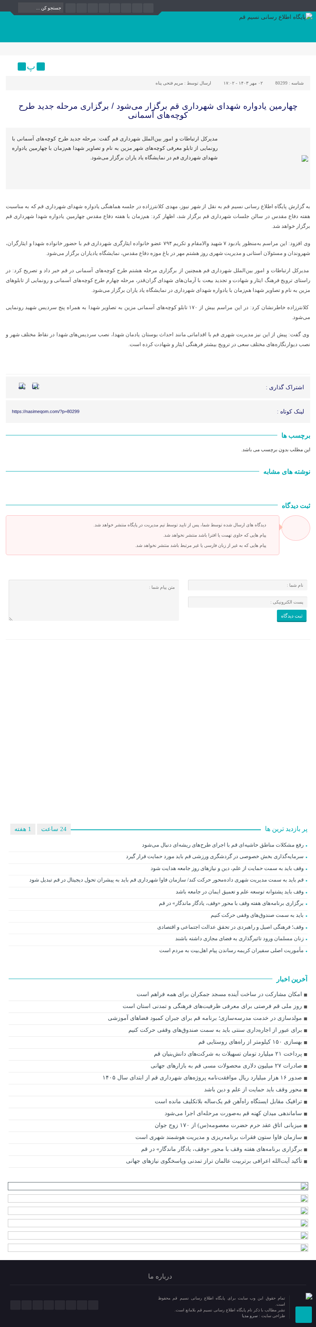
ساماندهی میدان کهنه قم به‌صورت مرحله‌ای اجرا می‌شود (233, 1113)
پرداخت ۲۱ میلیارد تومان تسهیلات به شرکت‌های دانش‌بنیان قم (228, 1054)
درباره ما (160, 1276)
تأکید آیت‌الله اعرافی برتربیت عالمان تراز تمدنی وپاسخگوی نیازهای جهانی (214, 1161)
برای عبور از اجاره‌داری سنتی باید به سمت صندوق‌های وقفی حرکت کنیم (215, 1030)
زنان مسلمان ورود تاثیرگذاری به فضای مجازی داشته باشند (239, 938)
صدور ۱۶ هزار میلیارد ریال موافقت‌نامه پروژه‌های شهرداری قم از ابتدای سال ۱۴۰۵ (202, 1077)
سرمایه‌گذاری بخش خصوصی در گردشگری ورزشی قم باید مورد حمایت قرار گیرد (215, 856)
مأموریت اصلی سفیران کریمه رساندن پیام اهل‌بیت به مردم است (231, 950)
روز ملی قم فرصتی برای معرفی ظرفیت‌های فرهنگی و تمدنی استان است (212, 1006)
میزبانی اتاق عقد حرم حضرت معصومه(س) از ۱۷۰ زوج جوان (228, 1125)
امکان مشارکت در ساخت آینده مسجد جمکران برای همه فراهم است (219, 994)
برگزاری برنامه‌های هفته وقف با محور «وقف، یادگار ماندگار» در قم (231, 903)
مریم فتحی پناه (169, 82)
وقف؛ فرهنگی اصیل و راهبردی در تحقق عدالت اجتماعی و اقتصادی (230, 927)
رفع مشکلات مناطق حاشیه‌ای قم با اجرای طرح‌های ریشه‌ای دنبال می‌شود (223, 845)
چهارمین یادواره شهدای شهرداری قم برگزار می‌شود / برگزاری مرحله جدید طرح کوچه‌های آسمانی (158, 110)
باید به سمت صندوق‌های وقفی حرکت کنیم (257, 915)
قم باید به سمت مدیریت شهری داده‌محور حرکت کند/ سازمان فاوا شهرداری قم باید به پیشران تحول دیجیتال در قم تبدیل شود (166, 880)
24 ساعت (54, 829)
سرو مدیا (250, 1315)
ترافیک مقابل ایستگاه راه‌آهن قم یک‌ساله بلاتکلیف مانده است (228, 1101)
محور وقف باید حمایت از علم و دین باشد (253, 1089)
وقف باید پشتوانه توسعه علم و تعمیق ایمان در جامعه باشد (240, 891)
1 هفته (22, 829)
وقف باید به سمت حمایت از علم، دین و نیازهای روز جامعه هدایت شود (227, 868)
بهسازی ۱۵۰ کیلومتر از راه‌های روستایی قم (250, 1042)
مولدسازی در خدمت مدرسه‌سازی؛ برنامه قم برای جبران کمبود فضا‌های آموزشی (205, 1018)
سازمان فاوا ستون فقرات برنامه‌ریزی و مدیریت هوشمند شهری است (218, 1137)
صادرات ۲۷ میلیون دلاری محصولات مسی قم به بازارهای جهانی (226, 1066)
